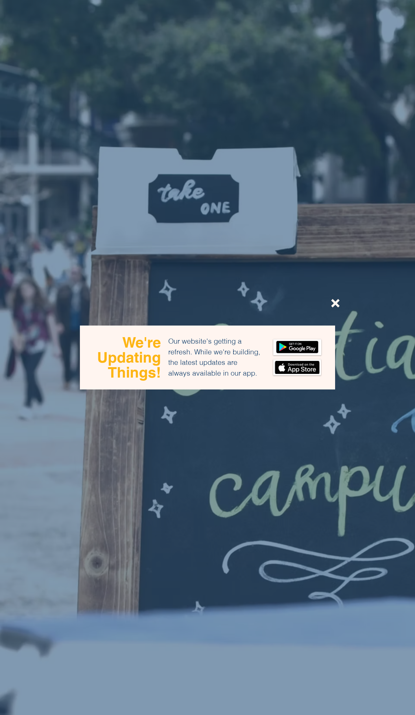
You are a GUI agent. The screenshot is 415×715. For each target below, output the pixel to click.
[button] (335, 303)
